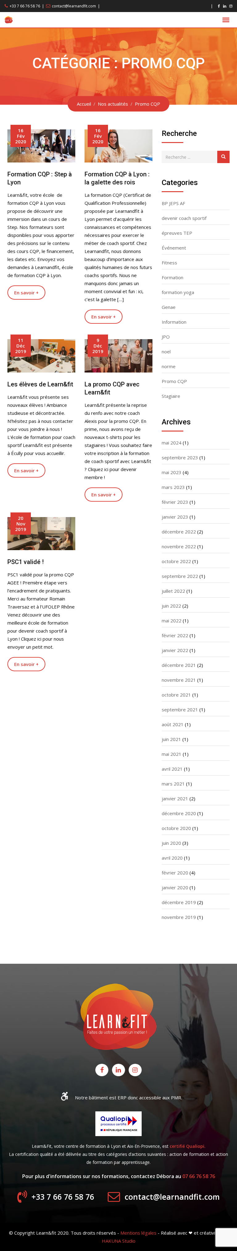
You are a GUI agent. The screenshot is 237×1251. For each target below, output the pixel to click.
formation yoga (178, 292)
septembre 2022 (180, 576)
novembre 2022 (179, 546)
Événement (174, 248)
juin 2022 (171, 606)
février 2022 (175, 635)
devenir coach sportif (184, 218)
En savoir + (26, 292)
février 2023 (175, 502)
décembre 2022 (179, 532)
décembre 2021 (179, 665)
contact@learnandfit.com (74, 6)
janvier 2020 (175, 887)
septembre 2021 (180, 709)
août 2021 (173, 724)
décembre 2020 (179, 813)
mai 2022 (171, 620)
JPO (166, 337)
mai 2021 (171, 754)
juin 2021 (171, 739)
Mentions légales (138, 1233)
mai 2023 (171, 472)
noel (166, 351)
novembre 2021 (179, 680)
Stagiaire (171, 396)
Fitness (169, 262)
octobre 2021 (176, 695)
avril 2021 (172, 769)
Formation (172, 277)
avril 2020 (172, 858)
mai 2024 (171, 443)
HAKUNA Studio (118, 1241)
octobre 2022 (176, 561)
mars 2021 (173, 784)
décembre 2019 (179, 902)
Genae (169, 307)
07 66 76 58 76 (198, 1176)
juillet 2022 (173, 591)
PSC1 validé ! (25, 562)
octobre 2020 (176, 828)
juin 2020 (171, 843)
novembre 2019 (179, 917)
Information (174, 322)
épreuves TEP (177, 233)
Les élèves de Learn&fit (40, 384)
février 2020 (175, 873)
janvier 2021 (175, 798)
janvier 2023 (175, 517)
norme (169, 366)
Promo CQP (174, 381)
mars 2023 (173, 487)
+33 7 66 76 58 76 (25, 6)
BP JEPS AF (173, 203)
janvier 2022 (175, 650)
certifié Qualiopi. (188, 1146)
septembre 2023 (180, 457)
